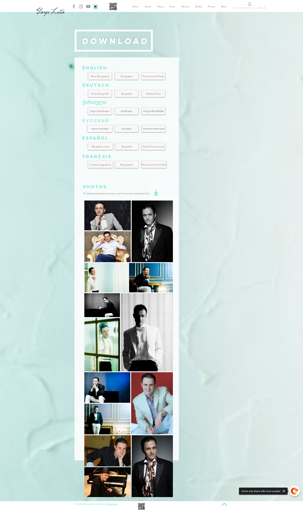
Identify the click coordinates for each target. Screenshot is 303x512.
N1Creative (111, 504)
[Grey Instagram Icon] (81, 6)
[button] (100, 164)
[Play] (95, 6)
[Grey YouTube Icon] (88, 6)
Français (97, 156)
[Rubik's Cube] (249, 5)
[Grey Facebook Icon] (73, 6)
